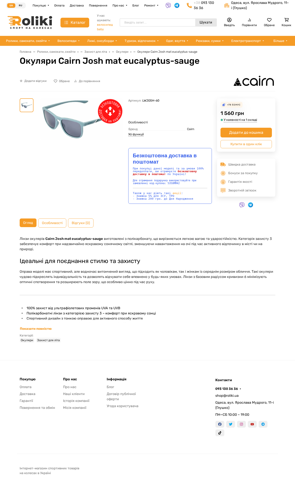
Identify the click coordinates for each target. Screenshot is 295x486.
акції (177, 193)
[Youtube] (252, 424)
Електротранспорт (246, 41)
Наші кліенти (74, 394)
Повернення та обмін (37, 408)
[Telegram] (263, 424)
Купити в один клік (246, 144)
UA (11, 5)
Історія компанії (76, 401)
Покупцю (39, 5)
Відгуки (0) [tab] (81, 223)
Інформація (116, 379)
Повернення (98, 5)
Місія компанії (74, 408)
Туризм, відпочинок (140, 41)
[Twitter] (230, 424)
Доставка (77, 5)
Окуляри (27, 340)
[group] (81, 150)
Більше (278, 41)
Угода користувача (122, 406)
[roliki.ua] (30, 22)
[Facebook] (219, 424)
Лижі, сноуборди (100, 41)
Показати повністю (36, 329)
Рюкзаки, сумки (208, 41)
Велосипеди (66, 41)
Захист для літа (48, 340)
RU (20, 5)
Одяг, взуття (175, 41)
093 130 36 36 (226, 389)
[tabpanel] (147, 289)
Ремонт (149, 5)
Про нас (118, 5)
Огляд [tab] (28, 223)
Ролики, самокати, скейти (26, 41)
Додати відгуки (35, 81)
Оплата (59, 5)
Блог (135, 5)
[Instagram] (241, 424)
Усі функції (136, 134)
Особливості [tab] (52, 223)
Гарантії (26, 401)
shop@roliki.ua (227, 396)
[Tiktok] (219, 432)
